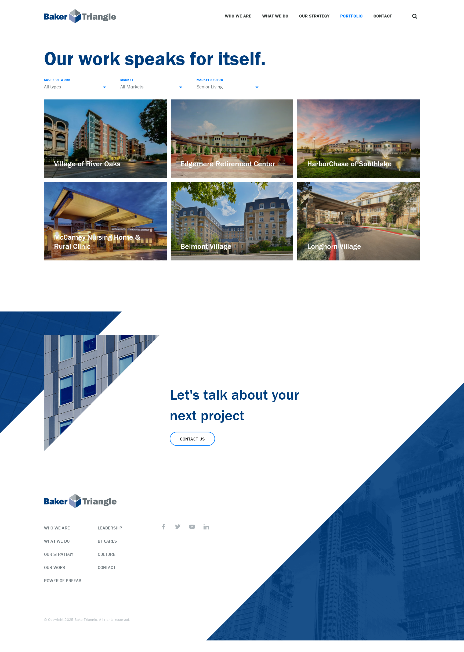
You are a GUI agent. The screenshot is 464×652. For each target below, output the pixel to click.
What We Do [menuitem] (57, 541)
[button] (414, 16)
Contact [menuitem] (106, 567)
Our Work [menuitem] (55, 567)
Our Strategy (314, 16)
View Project (68, 173)
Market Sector (210, 80)
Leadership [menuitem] (110, 528)
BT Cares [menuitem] (107, 541)
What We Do (275, 16)
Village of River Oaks (87, 163)
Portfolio (351, 16)
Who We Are (238, 16)
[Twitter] (177, 526)
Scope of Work (57, 80)
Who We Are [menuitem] (57, 528)
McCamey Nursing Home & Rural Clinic (97, 241)
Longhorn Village (334, 246)
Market (126, 80)
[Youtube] (192, 526)
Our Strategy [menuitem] (58, 554)
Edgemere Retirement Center (227, 163)
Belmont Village (205, 246)
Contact (383, 16)
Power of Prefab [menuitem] (62, 580)
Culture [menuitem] (106, 554)
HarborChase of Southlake (349, 163)
